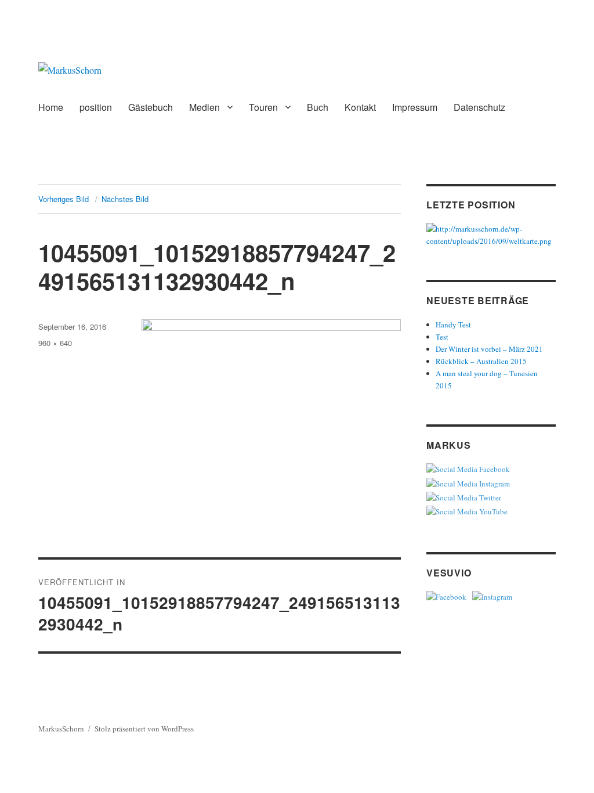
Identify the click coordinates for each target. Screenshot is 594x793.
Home (50, 107)
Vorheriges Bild (63, 198)
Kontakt (360, 107)
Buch (317, 107)
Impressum (414, 107)
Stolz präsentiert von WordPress (144, 728)
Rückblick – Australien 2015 (481, 361)
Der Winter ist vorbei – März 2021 (489, 349)
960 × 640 (55, 342)
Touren (263, 107)
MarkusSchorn (61, 728)
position (95, 107)
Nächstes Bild (125, 198)
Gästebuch (150, 107)
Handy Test (453, 324)
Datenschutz (479, 107)
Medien (204, 107)
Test (442, 336)
